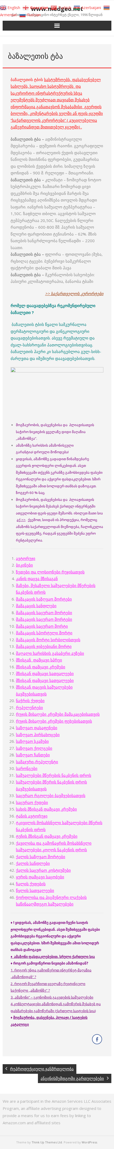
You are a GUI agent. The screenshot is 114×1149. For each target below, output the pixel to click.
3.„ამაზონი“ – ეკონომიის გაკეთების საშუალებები (52, 997)
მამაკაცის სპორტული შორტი (44, 632)
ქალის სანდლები (33, 863)
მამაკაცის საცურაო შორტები (44, 612)
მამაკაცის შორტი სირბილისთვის (48, 639)
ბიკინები (24, 565)
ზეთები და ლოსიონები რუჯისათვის (50, 571)
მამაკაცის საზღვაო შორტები (44, 599)
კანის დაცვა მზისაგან (37, 578)
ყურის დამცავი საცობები (40, 876)
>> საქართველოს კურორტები (74, 293)
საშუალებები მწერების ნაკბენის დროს (53, 775)
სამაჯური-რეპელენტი (37, 761)
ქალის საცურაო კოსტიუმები (43, 870)
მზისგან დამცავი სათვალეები (45, 673)
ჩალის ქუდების (31, 883)
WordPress (89, 1142)
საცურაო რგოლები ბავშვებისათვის (50, 795)
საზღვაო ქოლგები (34, 748)
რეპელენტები (29, 707)
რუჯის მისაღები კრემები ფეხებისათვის (54, 721)
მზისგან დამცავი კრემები (40, 666)
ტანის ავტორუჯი (31, 816)
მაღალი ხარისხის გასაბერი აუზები (50, 653)
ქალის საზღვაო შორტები (40, 856)
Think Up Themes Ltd (47, 1142)
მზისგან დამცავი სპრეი (39, 659)
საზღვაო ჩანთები (33, 754)
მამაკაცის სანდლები (36, 605)
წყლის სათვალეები (35, 890)
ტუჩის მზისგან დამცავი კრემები (46, 836)
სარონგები (26, 768)
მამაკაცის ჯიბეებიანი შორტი (44, 646)
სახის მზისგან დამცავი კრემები (46, 809)
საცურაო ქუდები (32, 802)
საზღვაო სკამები (32, 741)
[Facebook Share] (97, 1039)
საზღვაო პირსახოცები (38, 734)
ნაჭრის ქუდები (30, 700)
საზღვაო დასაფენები (36, 727)
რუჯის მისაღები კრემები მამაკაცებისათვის (58, 714)
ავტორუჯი (25, 558)
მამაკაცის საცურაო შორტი (42, 626)
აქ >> (21, 519)
